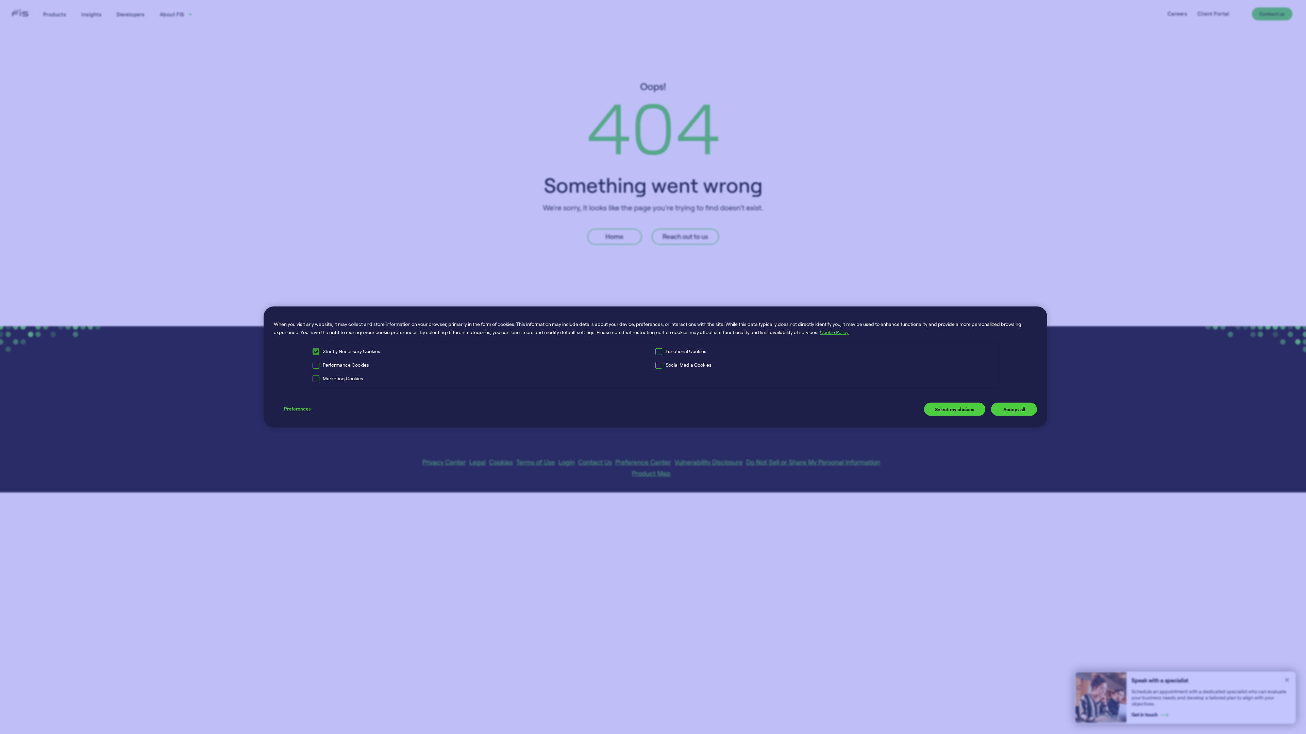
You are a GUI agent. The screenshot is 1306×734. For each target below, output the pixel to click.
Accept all (1014, 409)
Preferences (297, 408)
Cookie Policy (834, 332)
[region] (655, 367)
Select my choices (954, 409)
